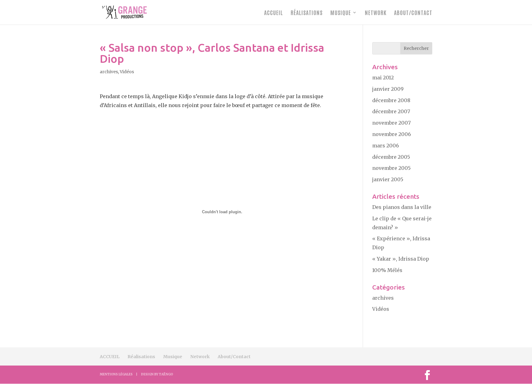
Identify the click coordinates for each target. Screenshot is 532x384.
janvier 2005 (387, 179)
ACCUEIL (273, 13)
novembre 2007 (391, 123)
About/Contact (413, 13)
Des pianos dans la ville (401, 207)
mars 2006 (385, 145)
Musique (340, 13)
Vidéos (127, 71)
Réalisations (307, 13)
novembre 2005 (391, 168)
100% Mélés (387, 270)
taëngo (166, 374)
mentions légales (116, 374)
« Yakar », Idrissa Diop (400, 259)
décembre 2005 (391, 157)
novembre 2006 (391, 134)
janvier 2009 (388, 89)
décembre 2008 (391, 100)
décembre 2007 (391, 111)
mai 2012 (383, 77)
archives (109, 71)
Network (375, 13)
